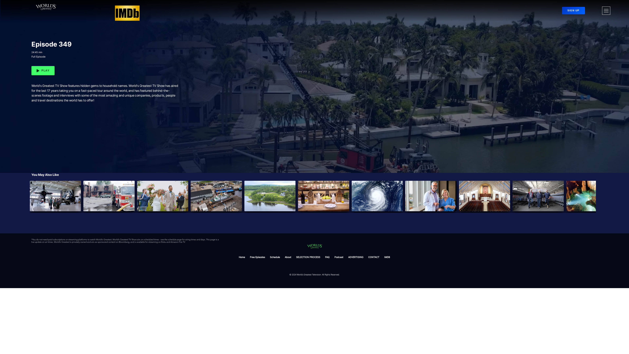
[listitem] (55, 196)
